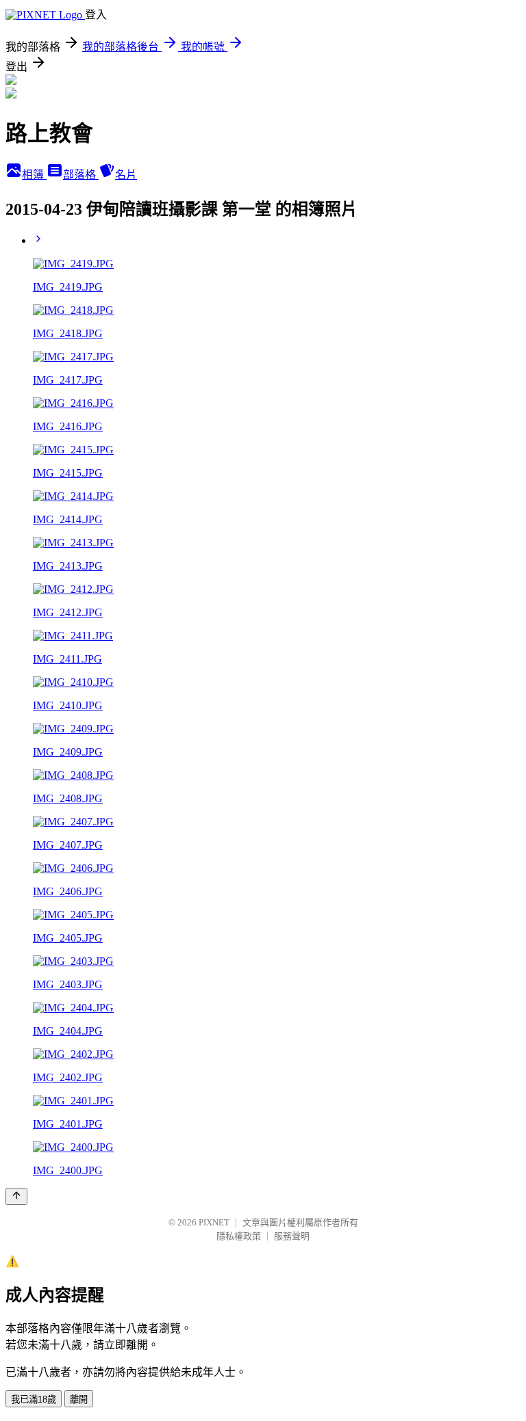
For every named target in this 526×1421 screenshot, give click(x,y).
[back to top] (16, 1196)
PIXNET (214, 1222)
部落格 (81, 175)
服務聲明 (292, 1236)
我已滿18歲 (33, 1399)
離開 (79, 1399)
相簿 (34, 175)
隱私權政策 (238, 1236)
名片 (126, 175)
